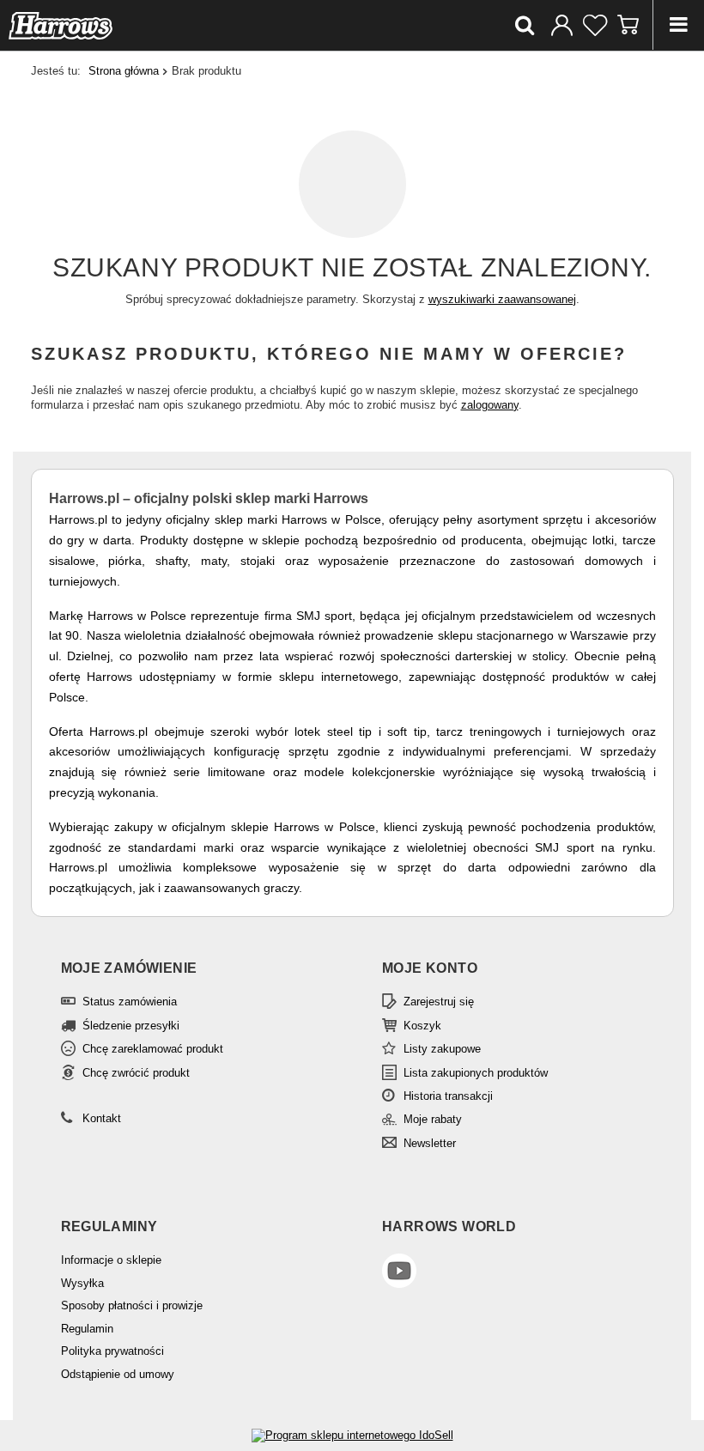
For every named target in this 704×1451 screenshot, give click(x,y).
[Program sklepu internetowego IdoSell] (352, 1435)
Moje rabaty (433, 1119)
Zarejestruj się (439, 1001)
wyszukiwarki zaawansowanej (502, 299)
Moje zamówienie (129, 968)
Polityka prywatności (112, 1351)
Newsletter (430, 1143)
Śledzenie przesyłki (130, 1025)
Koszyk (422, 1025)
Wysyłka (82, 1283)
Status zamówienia (129, 1001)
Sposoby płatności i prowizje (132, 1305)
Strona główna (123, 70)
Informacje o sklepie (111, 1260)
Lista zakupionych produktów (476, 1072)
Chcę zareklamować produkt (152, 1048)
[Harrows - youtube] (506, 1272)
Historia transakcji (448, 1096)
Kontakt (101, 1118)
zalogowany (490, 404)
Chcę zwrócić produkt (136, 1072)
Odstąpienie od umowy (117, 1374)
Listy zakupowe (442, 1048)
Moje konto (429, 968)
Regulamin (87, 1328)
